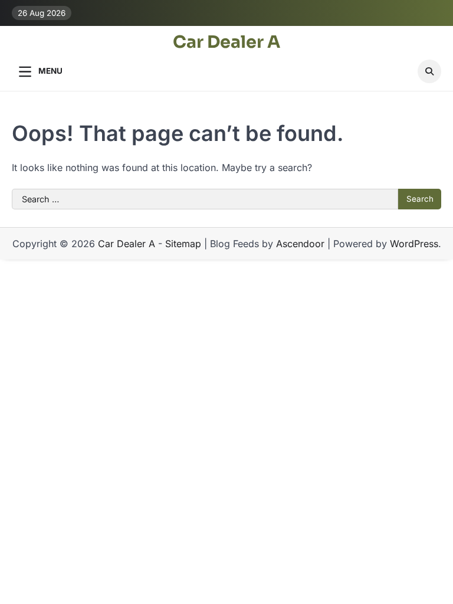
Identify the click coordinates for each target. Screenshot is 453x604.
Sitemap (183, 244)
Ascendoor (300, 244)
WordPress (414, 244)
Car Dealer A (226, 42)
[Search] (429, 71)
